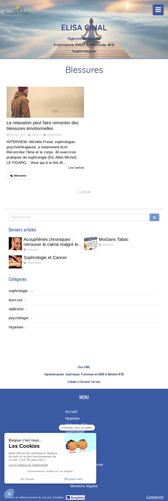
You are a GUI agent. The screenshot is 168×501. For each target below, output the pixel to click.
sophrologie (18, 291)
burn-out (15, 300)
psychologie (18, 318)
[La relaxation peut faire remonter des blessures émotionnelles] (45, 102)
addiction (16, 309)
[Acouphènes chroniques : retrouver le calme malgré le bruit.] (15, 243)
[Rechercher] (154, 217)
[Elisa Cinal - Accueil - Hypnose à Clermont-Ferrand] (16, 11)
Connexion (155, 497)
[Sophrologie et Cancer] (15, 261)
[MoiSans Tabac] (90, 243)
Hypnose (16, 327)
